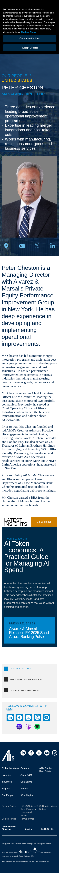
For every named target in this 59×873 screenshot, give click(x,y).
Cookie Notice (9, 818)
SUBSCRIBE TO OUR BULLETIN (26, 679)
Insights (6, 788)
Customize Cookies (29, 38)
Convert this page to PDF (25, 690)
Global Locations (10, 768)
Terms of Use (27, 818)
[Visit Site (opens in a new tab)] (23, 753)
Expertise (6, 775)
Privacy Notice (9, 806)
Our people (14, 76)
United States (17, 80)
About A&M (26, 775)
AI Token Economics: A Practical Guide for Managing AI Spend (27, 556)
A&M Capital (26, 795)
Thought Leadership (16, 538)
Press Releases (22, 623)
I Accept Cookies (29, 48)
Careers (24, 768)
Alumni (24, 788)
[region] (29, 27)
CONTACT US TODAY (21, 669)
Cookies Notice (28, 32)
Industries (7, 781)
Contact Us (26, 781)
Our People (7, 795)
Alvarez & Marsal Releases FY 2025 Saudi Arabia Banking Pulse (29, 632)
